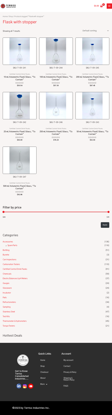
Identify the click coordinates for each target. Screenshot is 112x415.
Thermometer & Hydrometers (14, 321)
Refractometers (9, 302)
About (42, 378)
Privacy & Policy (70, 372)
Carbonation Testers (11, 264)
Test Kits (6, 317)
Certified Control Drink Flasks (15, 269)
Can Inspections (9, 260)
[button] (47, 384)
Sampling (7, 307)
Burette (6, 255)
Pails (5, 298)
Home (5, 16)
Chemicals (7, 274)
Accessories (8, 242)
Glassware (7, 288)
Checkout (44, 372)
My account (68, 360)
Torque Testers (9, 326)
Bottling (6, 250)
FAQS (66, 386)
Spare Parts (12, 245)
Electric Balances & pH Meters (15, 279)
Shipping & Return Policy (69, 379)
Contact (67, 366)
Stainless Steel (9, 312)
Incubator (7, 293)
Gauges (6, 283)
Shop (11, 16)
